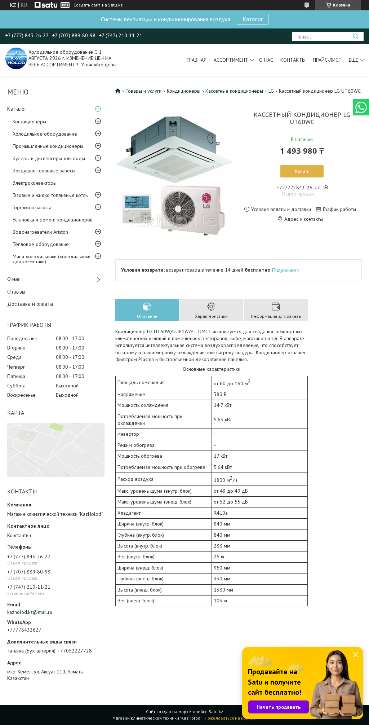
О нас (266, 60)
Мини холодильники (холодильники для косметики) (51, 259)
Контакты (293, 60)
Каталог (253, 19)
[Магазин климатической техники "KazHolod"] (16, 58)
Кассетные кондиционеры (234, 90)
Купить (302, 171)
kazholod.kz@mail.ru (29, 612)
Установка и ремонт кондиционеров (53, 219)
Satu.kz (216, 711)
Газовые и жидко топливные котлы (51, 195)
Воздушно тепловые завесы (44, 170)
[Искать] (355, 36)
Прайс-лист (327, 60)
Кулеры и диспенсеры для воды (49, 158)
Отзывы (16, 291)
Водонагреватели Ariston (40, 232)
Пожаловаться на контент (231, 718)
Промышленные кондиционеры (48, 146)
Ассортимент (231, 60)
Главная (196, 60)
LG (271, 90)
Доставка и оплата (30, 303)
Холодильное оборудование (45, 134)
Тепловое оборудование (41, 244)
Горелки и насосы (32, 207)
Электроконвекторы (35, 183)
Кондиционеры (29, 121)
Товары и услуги (143, 90)
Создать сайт (87, 5)
